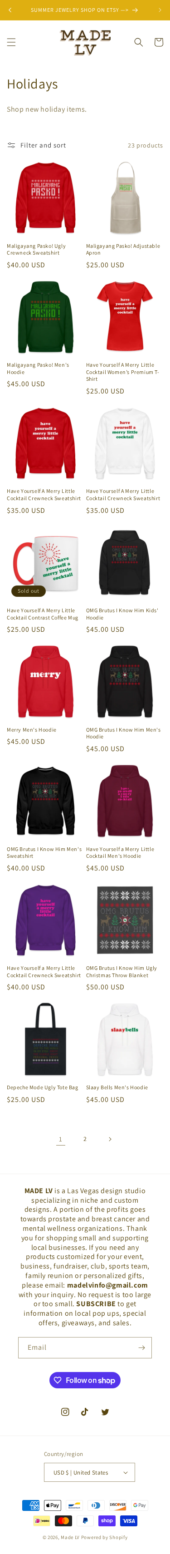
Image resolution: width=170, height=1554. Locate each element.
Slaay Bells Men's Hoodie (117, 1087)
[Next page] (110, 1139)
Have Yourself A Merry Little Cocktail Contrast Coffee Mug (42, 614)
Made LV (70, 1537)
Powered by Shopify (104, 1537)
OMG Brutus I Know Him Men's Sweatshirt (44, 853)
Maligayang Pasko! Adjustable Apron (123, 249)
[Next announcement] (160, 10)
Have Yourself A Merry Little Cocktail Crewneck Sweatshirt (44, 494)
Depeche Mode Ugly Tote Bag (42, 1087)
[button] (11, 42)
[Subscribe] (141, 1347)
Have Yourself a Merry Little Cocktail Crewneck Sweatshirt (44, 971)
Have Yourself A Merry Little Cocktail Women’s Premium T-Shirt (123, 371)
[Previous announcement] (10, 10)
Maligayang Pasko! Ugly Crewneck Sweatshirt (36, 249)
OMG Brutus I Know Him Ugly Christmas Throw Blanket (122, 971)
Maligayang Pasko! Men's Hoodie (38, 368)
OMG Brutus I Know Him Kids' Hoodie (122, 614)
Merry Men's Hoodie (32, 729)
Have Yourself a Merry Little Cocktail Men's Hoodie (120, 853)
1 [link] (61, 1139)
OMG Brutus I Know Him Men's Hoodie (123, 733)
